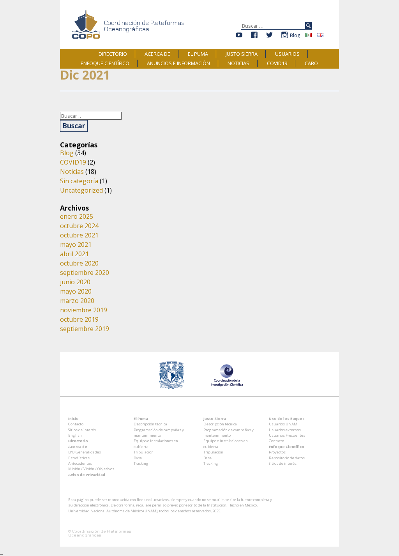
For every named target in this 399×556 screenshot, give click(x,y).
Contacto (75, 424)
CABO (311, 63)
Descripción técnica (150, 424)
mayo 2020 (76, 291)
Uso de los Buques (287, 418)
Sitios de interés (82, 429)
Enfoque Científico (105, 63)
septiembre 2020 (84, 272)
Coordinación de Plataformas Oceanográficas (144, 25)
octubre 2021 (79, 235)
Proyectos (277, 452)
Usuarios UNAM (283, 424)
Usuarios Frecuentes (287, 435)
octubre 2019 (79, 319)
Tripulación (144, 452)
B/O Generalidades (84, 452)
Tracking (141, 463)
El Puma (198, 53)
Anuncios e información (178, 63)
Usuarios (287, 53)
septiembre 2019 (84, 328)
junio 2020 (75, 282)
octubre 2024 (79, 225)
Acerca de (157, 53)
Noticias (238, 63)
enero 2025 (76, 216)
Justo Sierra (242, 53)
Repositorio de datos (287, 457)
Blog (295, 35)
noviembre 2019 (83, 310)
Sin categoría (79, 181)
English (75, 435)
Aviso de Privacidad (86, 474)
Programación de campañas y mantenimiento (159, 432)
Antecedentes (80, 463)
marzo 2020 (77, 300)
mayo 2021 (76, 244)
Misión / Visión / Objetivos (91, 468)
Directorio (113, 53)
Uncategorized (81, 190)
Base (138, 457)
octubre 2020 (79, 263)
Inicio (73, 418)
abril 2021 (74, 254)
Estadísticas (79, 457)
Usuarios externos (285, 429)
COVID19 (277, 63)
